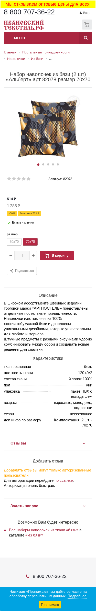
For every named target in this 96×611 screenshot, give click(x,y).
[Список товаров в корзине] (87, 28)
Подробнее (77, 596)
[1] (9, 179)
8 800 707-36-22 (29, 12)
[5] (28, 179)
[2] (14, 179)
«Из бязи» (34, 535)
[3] (19, 179)
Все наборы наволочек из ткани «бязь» (43, 530)
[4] (24, 179)
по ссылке (64, 480)
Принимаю (50, 605)
